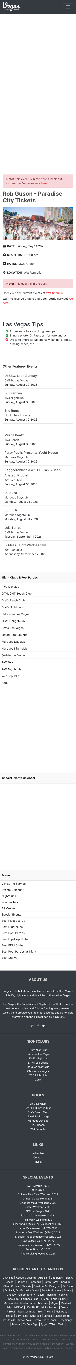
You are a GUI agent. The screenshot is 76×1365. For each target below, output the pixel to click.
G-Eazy (11, 1294)
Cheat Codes (11, 1286)
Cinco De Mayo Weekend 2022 (38, 1202)
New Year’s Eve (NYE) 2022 (38, 1240)
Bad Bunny (57, 1277)
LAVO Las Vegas (13, 628)
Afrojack (43, 1277)
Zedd (61, 1324)
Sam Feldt (22, 1315)
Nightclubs (9, 896)
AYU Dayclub (10, 586)
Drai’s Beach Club (13, 600)
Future (67, 1290)
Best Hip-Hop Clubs (15, 939)
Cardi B (65, 1281)
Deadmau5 (40, 1286)
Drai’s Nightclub (12, 607)
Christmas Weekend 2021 (38, 1198)
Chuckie (26, 1286)
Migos (54, 1303)
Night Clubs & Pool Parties (20, 577)
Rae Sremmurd (27, 1311)
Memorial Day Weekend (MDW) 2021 (38, 1232)
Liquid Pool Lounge (14, 634)
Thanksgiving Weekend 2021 (38, 1253)
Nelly (9, 1307)
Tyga (44, 1324)
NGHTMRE (32, 1307)
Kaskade (13, 1298)
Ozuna (64, 1307)
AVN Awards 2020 (38, 1185)
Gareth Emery (26, 1294)
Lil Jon (45, 1298)
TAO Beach (9, 662)
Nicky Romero (49, 1307)
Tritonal (16, 1324)
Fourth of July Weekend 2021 (38, 1215)
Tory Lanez (50, 1319)
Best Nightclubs (12, 927)
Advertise (38, 1153)
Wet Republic (32, 272)
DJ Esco (68, 1286)
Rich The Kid (45, 1311)
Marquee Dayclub (13, 641)
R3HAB (11, 1311)
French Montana (51, 1290)
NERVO (18, 1307)
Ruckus (9, 1315)
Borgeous (35, 1281)
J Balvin (63, 1294)
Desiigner (54, 1286)
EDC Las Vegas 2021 (38, 1211)
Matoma (43, 1303)
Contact (38, 1157)
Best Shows (9, 957)
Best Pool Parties (13, 933)
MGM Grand (26, 263)
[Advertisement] (38, 53)
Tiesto (37, 1319)
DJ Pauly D (11, 1290)
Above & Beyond (26, 1277)
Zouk (5, 683)
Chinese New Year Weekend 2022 (38, 1194)
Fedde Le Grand (29, 1290)
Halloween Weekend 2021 (38, 1219)
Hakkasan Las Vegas (15, 614)
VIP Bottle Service (14, 883)
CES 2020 (38, 1190)
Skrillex (48, 1315)
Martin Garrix (28, 1303)
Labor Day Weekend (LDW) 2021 (38, 1228)
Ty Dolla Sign (30, 1324)
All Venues (8, 908)
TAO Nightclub (11, 669)
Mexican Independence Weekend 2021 (38, 1236)
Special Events (11, 914)
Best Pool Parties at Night (19, 951)
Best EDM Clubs (12, 945)
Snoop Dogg (62, 1315)
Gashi (40, 1294)
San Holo (35, 1315)
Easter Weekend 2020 (38, 1206)
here (44, 183)
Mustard (66, 1303)
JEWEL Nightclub (13, 621)
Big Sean (22, 1281)
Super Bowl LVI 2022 (38, 1249)
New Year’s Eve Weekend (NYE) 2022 (38, 1245)
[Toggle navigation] (68, 6)
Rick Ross (61, 1311)
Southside (9, 1319)
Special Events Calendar (18, 778)
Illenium (51, 1294)
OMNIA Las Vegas (13, 655)
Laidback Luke (29, 1298)
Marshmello (11, 1303)
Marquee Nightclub (14, 648)
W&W (52, 1324)
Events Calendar (13, 890)
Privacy (38, 1161)
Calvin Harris (51, 1281)
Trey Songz (66, 1319)
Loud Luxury (58, 1298)
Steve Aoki (24, 1319)
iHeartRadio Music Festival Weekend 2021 (38, 1223)
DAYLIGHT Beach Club (17, 593)
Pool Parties (10, 902)
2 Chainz (8, 1277)
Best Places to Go (13, 920)
